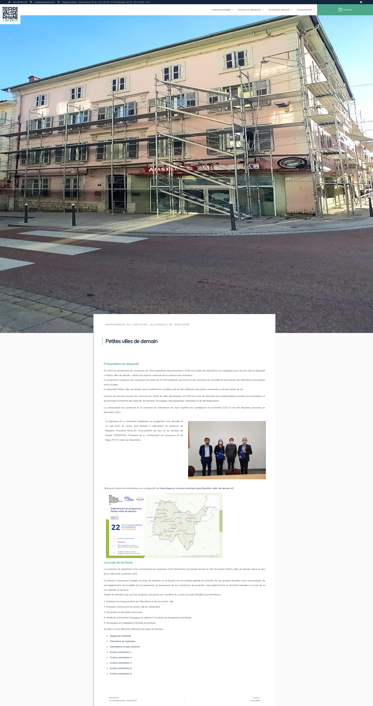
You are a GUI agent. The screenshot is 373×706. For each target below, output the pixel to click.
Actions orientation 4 (121, 668)
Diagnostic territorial (120, 635)
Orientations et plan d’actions (125, 646)
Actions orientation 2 (121, 657)
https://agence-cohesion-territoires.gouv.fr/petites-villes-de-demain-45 (197, 488)
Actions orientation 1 (121, 652)
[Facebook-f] (361, 2)
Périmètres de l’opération (123, 641)
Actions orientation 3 (121, 662)
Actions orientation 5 (121, 673)
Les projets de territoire (170, 324)
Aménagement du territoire (126, 324)
